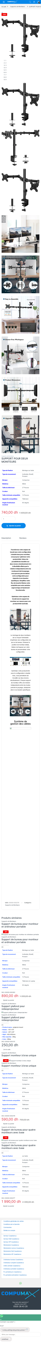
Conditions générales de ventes (13, 1221)
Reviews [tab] (22, 538)
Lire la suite (6, 1049)
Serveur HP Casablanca (11, 1242)
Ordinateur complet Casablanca (13, 1262)
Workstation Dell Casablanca (12, 1251)
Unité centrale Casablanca (11, 1266)
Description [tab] (6, 538)
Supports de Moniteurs (17, 6)
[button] (2, 12)
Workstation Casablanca (11, 1245)
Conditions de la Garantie (11, 1224)
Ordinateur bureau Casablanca (13, 1259)
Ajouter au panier (15, 525)
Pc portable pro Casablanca (12, 1272)
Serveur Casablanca (9, 1236)
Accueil (3, 6)
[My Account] (34, 2)
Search (30, 2)
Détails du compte (9, 1230)
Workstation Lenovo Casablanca (13, 1248)
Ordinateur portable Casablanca (13, 1269)
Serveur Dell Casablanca (11, 1239)
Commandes (7, 1227)
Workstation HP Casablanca (12, 1254)
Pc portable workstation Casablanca (15, 1275)
